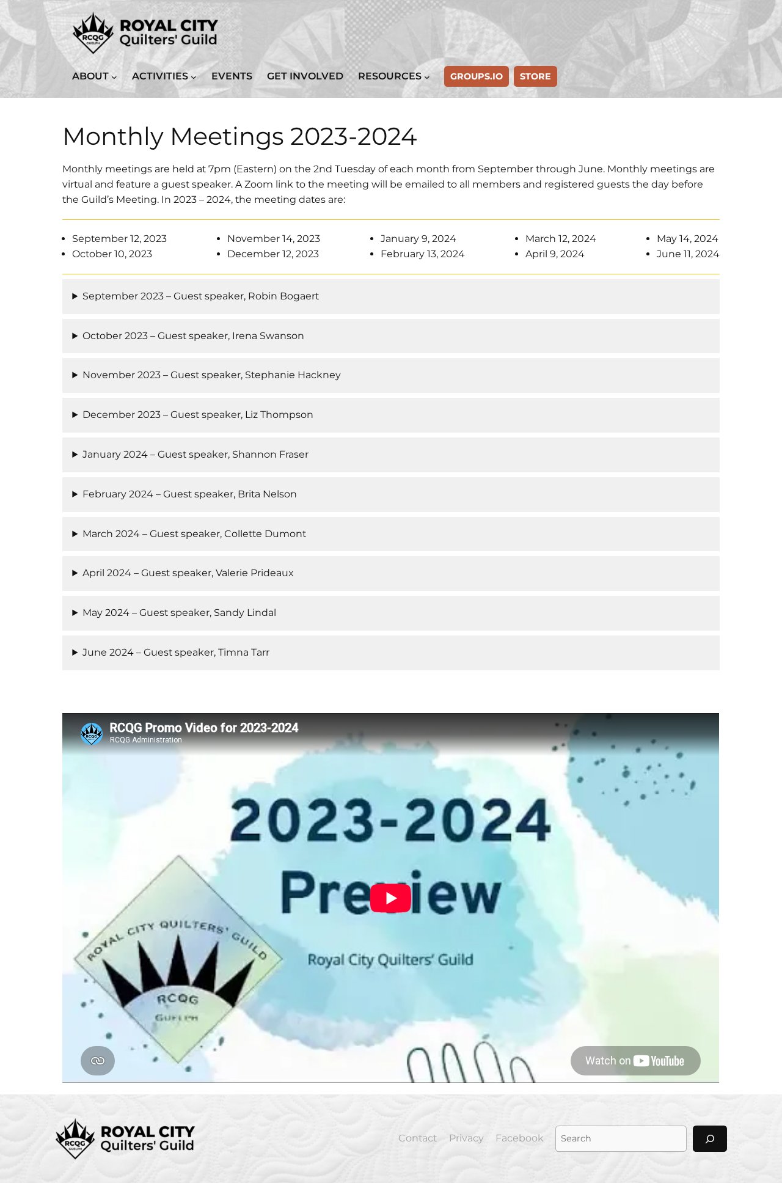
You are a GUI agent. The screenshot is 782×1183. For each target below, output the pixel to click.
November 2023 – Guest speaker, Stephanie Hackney (211, 375)
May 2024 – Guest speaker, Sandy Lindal (179, 612)
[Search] (710, 1139)
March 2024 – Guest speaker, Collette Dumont (194, 534)
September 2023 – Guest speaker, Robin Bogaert (200, 296)
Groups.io (476, 76)
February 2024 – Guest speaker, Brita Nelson (189, 494)
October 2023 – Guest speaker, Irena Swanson (193, 336)
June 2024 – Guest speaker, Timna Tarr (175, 652)
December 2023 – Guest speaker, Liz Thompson (197, 414)
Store (535, 76)
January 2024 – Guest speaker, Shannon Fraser (195, 454)
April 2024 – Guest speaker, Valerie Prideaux (188, 573)
